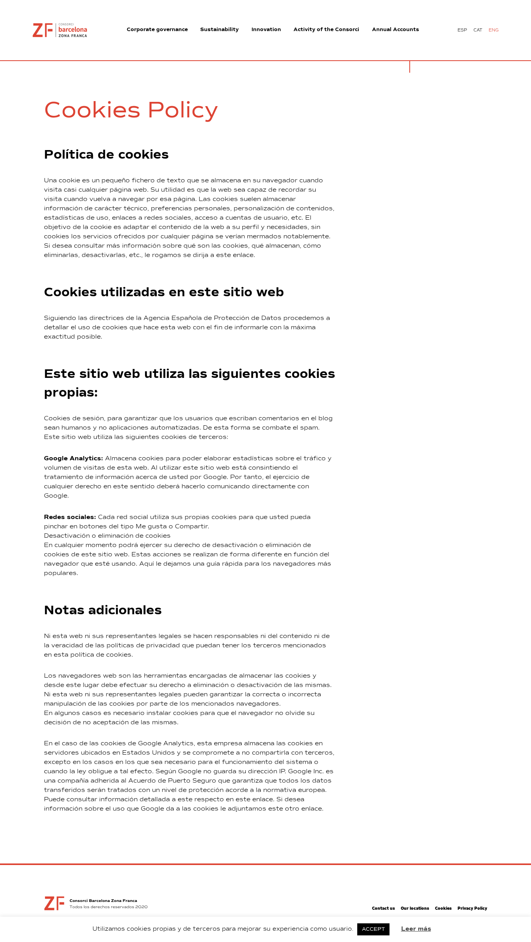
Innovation (266, 29)
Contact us (383, 909)
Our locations (415, 909)
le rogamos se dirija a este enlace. (200, 255)
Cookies (443, 909)
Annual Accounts (395, 29)
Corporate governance (157, 29)
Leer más (416, 929)
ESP (462, 30)
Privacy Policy (472, 909)
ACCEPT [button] (373, 929)
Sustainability (219, 29)
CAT (477, 30)
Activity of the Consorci (326, 29)
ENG (494, 30)
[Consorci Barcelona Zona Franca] (60, 30)
